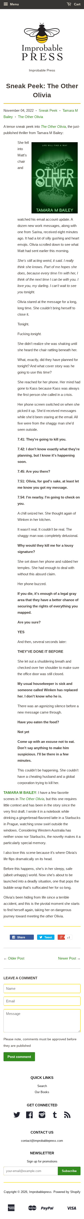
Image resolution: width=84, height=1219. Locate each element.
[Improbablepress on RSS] (67, 1116)
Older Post (16, 958)
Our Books (42, 1092)
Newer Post (67, 958)
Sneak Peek (48, 110)
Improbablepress (40, 1192)
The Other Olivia (30, 117)
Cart (76, 4)
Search (42, 1086)
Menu (14, 4)
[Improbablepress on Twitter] (16, 1116)
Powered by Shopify (66, 1192)
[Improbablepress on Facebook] (29, 1116)
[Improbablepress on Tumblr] (54, 1116)
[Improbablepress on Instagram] (42, 1116)
